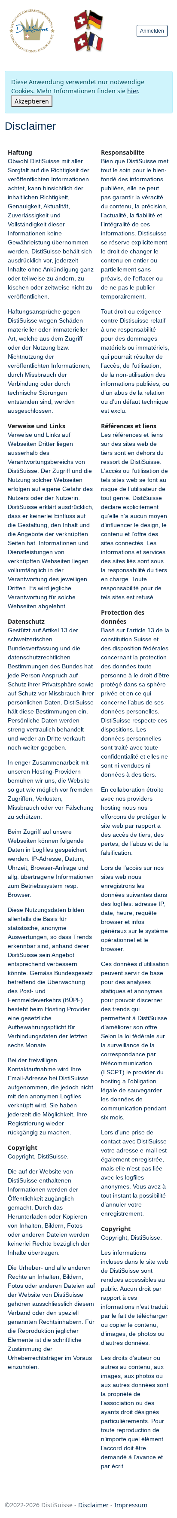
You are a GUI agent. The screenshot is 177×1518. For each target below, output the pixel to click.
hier (132, 91)
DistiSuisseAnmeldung (32, 30)
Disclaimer (93, 1505)
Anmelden (152, 31)
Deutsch (88, 20)
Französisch (88, 41)
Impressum (130, 1505)
